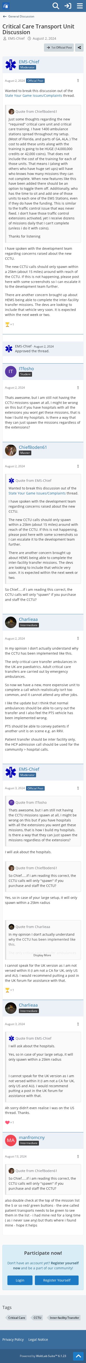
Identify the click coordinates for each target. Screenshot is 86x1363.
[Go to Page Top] (78, 1356)
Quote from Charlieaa (33, 926)
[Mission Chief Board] (6, 6)
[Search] (56, 6)
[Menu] (80, 6)
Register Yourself (56, 1280)
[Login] (68, 6)
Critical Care (16, 1318)
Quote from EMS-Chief (33, 480)
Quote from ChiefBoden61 (36, 111)
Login (20, 1280)
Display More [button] (42, 955)
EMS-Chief (16, 38)
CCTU (37, 1318)
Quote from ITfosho (31, 802)
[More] (78, 80)
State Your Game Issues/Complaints (33, 95)
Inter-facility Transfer (64, 1318)
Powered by (43, 1356)
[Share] (79, 47)
